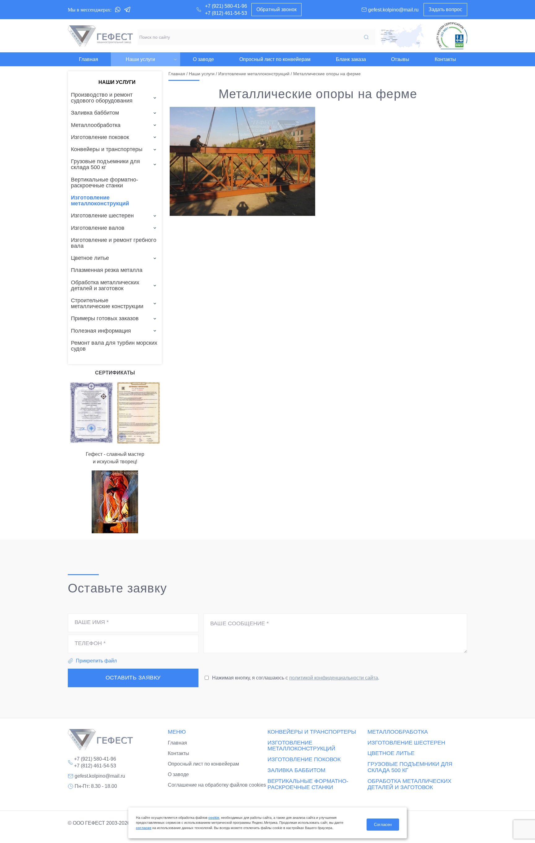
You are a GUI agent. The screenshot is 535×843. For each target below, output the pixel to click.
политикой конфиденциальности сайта (333, 677)
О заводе (178, 774)
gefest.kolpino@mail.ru (100, 776)
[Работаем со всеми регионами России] (402, 36)
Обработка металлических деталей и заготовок (409, 784)
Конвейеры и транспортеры (312, 732)
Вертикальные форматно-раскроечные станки (308, 784)
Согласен (383, 824)
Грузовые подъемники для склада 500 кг (410, 767)
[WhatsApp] (117, 9)
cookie (213, 817)
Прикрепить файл (96, 660)
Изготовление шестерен (406, 743)
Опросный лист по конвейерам (203, 764)
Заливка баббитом (296, 770)
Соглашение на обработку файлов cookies (217, 785)
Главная (176, 73)
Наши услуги (202, 73)
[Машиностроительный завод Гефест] (100, 35)
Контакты (178, 753)
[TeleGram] (127, 9)
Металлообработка (398, 732)
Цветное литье (391, 753)
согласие (143, 828)
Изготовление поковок (304, 759)
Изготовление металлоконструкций (253, 73)
